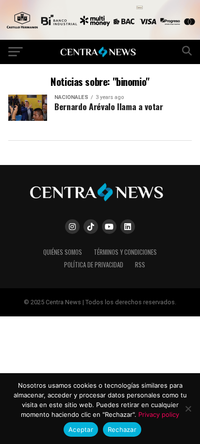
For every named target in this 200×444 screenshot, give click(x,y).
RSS (140, 264)
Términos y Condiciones (125, 252)
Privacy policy (158, 414)
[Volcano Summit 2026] (100, 37)
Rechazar (122, 429)
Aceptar (80, 429)
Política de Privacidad (93, 264)
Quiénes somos (62, 252)
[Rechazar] (188, 408)
